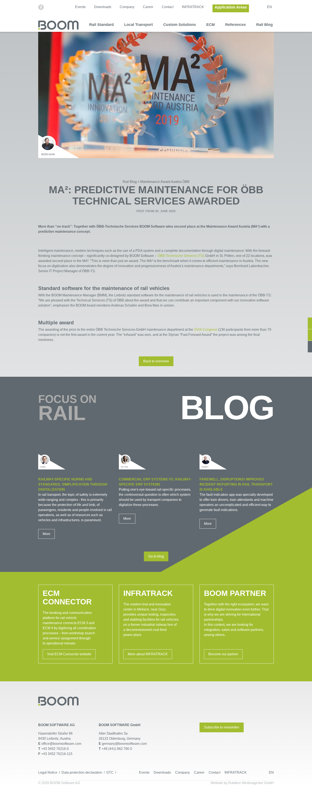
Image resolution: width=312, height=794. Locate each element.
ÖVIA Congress (205, 329)
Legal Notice (47, 772)
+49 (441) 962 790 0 (117, 749)
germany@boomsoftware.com (124, 743)
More (46, 534)
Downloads (102, 7)
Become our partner (223, 654)
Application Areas (231, 7)
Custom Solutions (179, 24)
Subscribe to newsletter (221, 727)
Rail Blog (264, 24)
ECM (210, 24)
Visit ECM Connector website (69, 654)
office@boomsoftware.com (61, 743)
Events (80, 7)
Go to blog (156, 556)
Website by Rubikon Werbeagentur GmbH (242, 783)
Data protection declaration (82, 772)
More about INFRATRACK (148, 654)
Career (148, 7)
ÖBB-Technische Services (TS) (180, 256)
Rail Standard (101, 24)
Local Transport (138, 24)
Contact (167, 7)
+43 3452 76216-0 (55, 749)
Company (127, 7)
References (235, 24)
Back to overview (156, 361)
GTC (110, 772)
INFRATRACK (193, 7)
